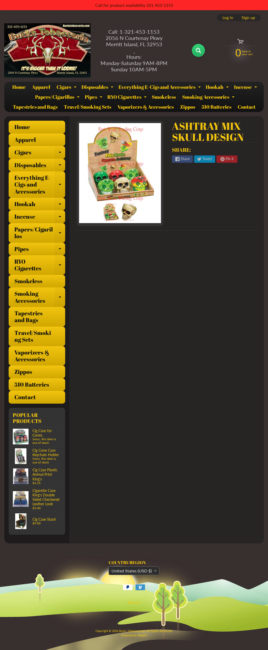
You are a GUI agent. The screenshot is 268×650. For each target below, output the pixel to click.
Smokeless (164, 97)
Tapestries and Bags (35, 106)
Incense (246, 88)
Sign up (248, 17)
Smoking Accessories (209, 98)
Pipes (94, 98)
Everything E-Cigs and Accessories (160, 88)
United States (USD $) (131, 570)
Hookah (218, 88)
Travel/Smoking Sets (87, 106)
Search (134, 602)
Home (19, 87)
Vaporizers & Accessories (146, 106)
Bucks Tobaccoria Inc (132, 630)
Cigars (67, 88)
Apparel (41, 87)
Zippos (187, 106)
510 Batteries (216, 106)
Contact (246, 106)
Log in (227, 17)
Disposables (98, 88)
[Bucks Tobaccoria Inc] (47, 50)
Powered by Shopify (134, 635)
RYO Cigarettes (127, 98)
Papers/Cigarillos (58, 98)
